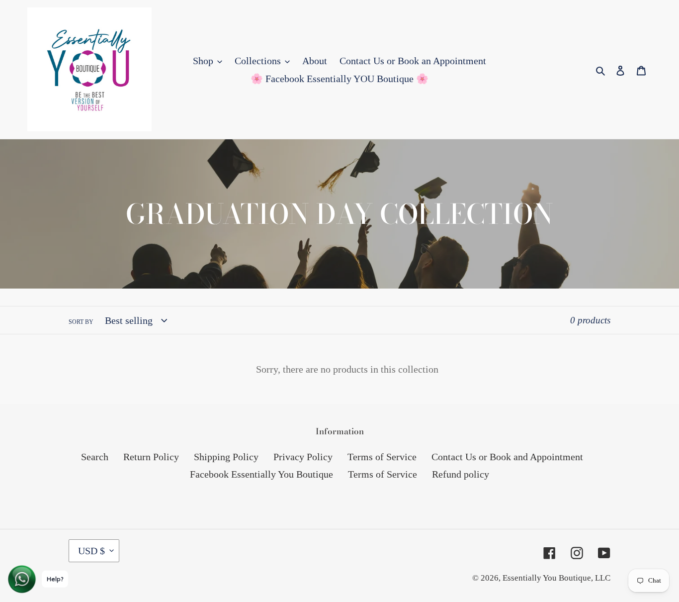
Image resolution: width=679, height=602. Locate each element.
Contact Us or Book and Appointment (507, 456)
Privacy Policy (303, 456)
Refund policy (460, 474)
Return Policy (151, 456)
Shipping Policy (226, 456)
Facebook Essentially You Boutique (261, 474)
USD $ (91, 550)
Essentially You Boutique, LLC (556, 578)
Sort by (81, 321)
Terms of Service (382, 456)
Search (94, 456)
